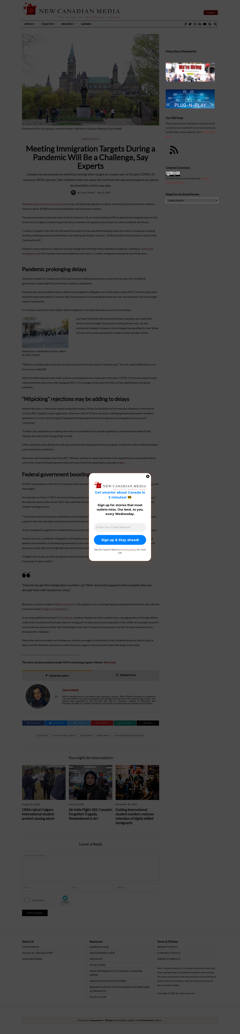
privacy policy (129, 549)
